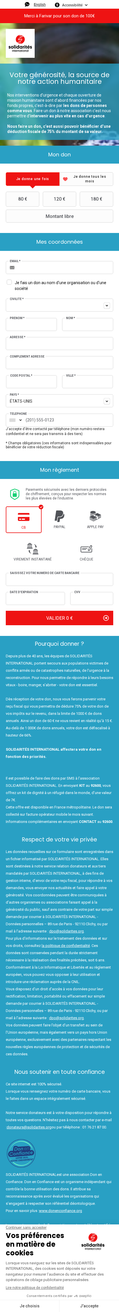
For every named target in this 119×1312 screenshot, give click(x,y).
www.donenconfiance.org (60, 1211)
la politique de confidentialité (66, 945)
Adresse (17, 337)
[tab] (33, 179)
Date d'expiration (24, 592)
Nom (70, 318)
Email (15, 261)
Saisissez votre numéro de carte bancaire (44, 573)
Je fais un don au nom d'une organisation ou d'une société (60, 285)
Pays (14, 394)
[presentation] (32, 179)
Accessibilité (72, 5)
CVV (77, 592)
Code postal (21, 375)
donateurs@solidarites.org (29, 1127)
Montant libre (60, 216)
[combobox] (59, 305)
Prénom (17, 318)
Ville (71, 375)
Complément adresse (27, 356)
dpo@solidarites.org (66, 931)
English (40, 4)
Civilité (17, 299)
